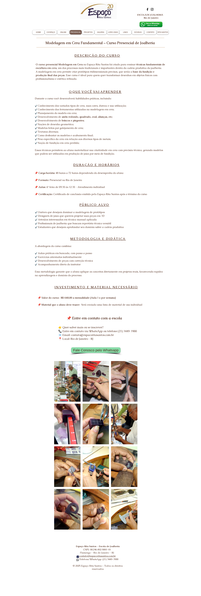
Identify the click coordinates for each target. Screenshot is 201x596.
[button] (67, 381)
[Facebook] (147, 9)
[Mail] (78, 556)
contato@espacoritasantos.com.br (97, 555)
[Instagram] (152, 9)
